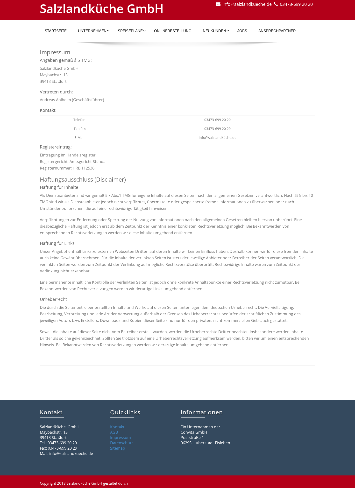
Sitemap (117, 448)
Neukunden (214, 31)
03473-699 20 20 (296, 4)
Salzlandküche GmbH (102, 8)
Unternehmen (92, 31)
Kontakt (117, 427)
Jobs (242, 31)
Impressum (120, 437)
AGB (114, 432)
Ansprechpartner (277, 31)
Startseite (56, 31)
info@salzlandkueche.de (247, 4)
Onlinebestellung (173, 31)
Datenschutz (121, 443)
